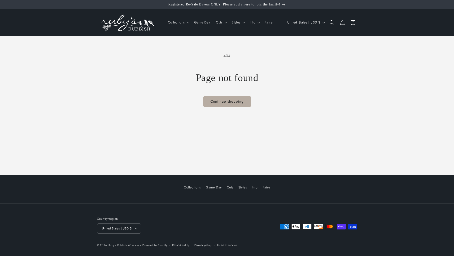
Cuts (230, 187)
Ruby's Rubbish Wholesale (125, 245)
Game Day (214, 187)
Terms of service (227, 245)
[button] (178, 22)
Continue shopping (227, 101)
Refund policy (180, 245)
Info (255, 187)
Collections (192, 187)
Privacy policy (203, 245)
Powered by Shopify (154, 245)
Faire (266, 187)
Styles (242, 187)
